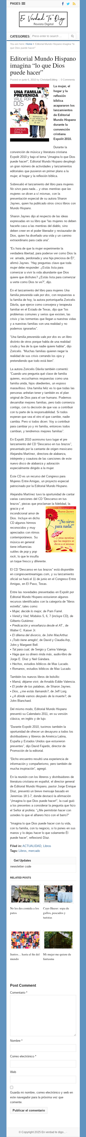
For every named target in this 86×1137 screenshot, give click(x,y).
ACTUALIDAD (31, 846)
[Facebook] (62, 3)
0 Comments (68, 79)
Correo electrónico (23, 1056)
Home (29, 44)
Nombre (16, 1040)
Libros (47, 846)
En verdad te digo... (54, 1132)
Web (13, 1072)
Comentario (18, 992)
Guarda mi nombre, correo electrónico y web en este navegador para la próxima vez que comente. (41, 1097)
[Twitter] (67, 3)
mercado (34, 851)
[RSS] (73, 3)
